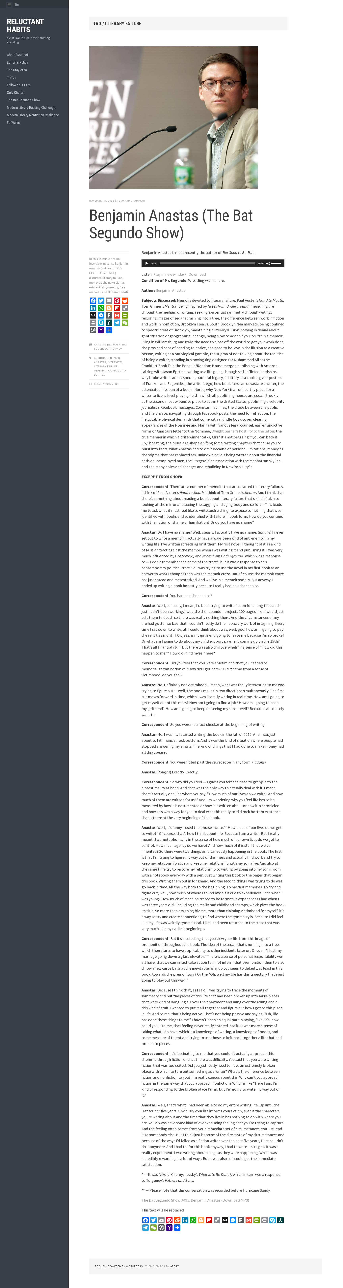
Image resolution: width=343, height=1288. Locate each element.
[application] (213, 263)
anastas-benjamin (107, 344)
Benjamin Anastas (170, 290)
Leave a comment (106, 384)
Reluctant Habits (25, 25)
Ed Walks (13, 123)
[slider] (276, 263)
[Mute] (268, 263)
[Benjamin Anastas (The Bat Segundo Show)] (188, 118)
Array (174, 1266)
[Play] (147, 263)
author (99, 358)
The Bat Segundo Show (23, 100)
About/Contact (17, 55)
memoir (99, 370)
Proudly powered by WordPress (119, 1266)
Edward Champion (132, 200)
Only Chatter (16, 92)
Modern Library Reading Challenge (31, 107)
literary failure (106, 366)
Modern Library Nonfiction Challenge (33, 115)
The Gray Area (17, 70)
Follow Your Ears (19, 85)
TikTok (11, 77)
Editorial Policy (17, 62)
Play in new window (169, 274)
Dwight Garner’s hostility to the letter (243, 431)
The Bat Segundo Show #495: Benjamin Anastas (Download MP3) (195, 1200)
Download (197, 274)
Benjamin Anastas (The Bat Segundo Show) (171, 224)
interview (116, 348)
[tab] (9, 5)
